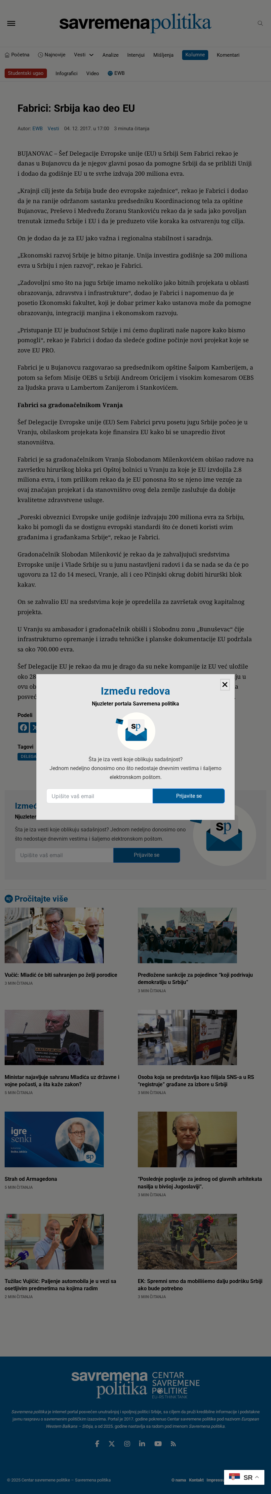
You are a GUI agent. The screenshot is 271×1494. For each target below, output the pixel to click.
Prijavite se (189, 796)
